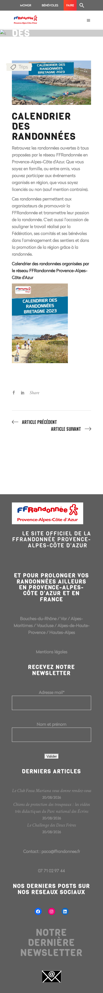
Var (63, 618)
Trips (23, 66)
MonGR (25, 5)
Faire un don (70, 7)
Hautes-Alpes (62, 632)
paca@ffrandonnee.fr (60, 851)
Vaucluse (45, 625)
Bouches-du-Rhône (38, 618)
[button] (82, 5)
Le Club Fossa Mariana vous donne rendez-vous (51, 791)
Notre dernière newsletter (51, 942)
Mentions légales (51, 651)
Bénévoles (50, 5)
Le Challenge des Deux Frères (51, 825)
